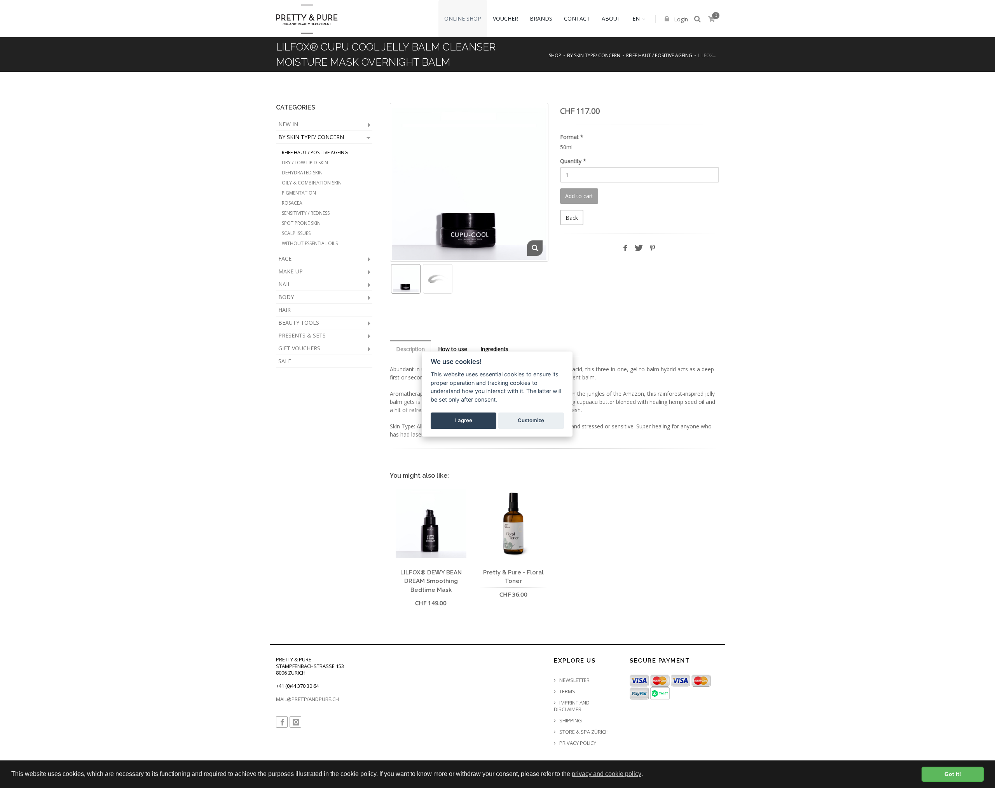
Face (285, 258)
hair (284, 309)
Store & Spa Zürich (583, 732)
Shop (555, 55)
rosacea (292, 203)
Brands (541, 18)
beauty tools (298, 322)
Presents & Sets (302, 335)
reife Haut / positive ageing (659, 55)
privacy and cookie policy (606, 774)
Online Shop (462, 18)
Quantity (573, 161)
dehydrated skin (302, 172)
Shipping (570, 720)
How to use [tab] (452, 349)
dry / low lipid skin (305, 162)
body (286, 297)
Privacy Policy (577, 743)
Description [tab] (410, 349)
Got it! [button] (952, 774)
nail (284, 284)
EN (636, 18)
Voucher (505, 18)
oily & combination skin (312, 182)
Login (680, 19)
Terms (566, 691)
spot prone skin (301, 223)
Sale (284, 361)
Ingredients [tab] (494, 349)
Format (571, 137)
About (611, 18)
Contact (577, 18)
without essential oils (310, 243)
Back (572, 217)
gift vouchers (299, 348)
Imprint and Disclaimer (572, 706)
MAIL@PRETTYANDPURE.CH (307, 699)
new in (288, 124)
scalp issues (296, 233)
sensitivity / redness (306, 213)
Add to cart (579, 196)
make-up (290, 271)
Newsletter (574, 680)
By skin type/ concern (593, 55)
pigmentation (299, 193)
